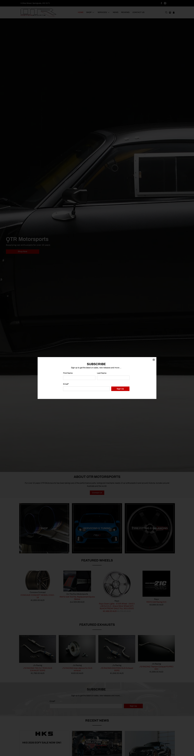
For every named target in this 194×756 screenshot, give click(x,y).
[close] (153, 359)
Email (66, 384)
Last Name (101, 373)
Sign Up (120, 389)
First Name (68, 373)
